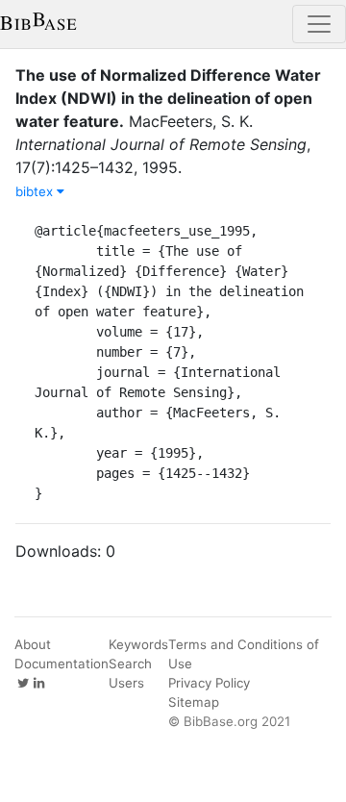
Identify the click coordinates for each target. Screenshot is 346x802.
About (32, 644)
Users (126, 682)
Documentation (61, 663)
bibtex (36, 191)
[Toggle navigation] (319, 24)
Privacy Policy (209, 682)
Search (130, 663)
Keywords (138, 644)
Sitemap (193, 702)
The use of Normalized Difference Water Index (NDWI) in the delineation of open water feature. (168, 98)
